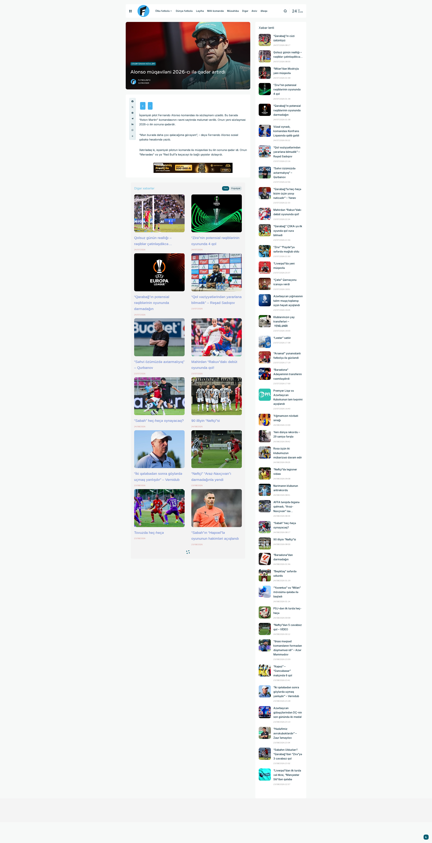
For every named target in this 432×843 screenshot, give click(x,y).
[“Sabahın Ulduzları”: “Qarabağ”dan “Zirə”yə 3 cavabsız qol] (265, 754)
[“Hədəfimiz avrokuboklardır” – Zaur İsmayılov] (265, 733)
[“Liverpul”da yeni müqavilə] (265, 267)
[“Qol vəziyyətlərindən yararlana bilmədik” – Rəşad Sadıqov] (216, 272)
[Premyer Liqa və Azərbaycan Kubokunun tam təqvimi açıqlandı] (265, 395)
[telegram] (132, 119)
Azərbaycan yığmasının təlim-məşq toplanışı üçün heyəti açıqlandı (288, 301)
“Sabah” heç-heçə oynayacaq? (159, 421)
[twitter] (132, 107)
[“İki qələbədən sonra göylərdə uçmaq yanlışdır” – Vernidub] (159, 449)
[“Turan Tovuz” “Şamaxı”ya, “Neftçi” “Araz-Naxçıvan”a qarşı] (216, 567)
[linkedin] (132, 124)
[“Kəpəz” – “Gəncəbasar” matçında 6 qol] (265, 670)
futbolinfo (144, 80)
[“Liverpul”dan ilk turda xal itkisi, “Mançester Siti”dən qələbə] (265, 774)
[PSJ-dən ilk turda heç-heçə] (265, 612)
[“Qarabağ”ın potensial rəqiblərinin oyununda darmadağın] (159, 272)
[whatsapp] (132, 130)
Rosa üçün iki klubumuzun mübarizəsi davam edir (287, 453)
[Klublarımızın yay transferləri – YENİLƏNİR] (265, 321)
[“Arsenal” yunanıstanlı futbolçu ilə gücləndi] (265, 357)
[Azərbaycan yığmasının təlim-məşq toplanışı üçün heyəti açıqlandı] (265, 300)
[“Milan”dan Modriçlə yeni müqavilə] (265, 73)
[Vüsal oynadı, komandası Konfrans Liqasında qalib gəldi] (265, 131)
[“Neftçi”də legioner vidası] (265, 473)
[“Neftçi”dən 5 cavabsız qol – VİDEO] (265, 629)
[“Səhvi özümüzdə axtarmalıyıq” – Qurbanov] (159, 337)
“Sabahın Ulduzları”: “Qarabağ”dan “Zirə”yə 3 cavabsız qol (287, 754)
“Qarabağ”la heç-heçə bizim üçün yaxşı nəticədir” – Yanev (287, 194)
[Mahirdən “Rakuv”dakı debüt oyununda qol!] (216, 337)
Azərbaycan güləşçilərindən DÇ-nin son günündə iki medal (287, 713)
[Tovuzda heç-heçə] (159, 508)
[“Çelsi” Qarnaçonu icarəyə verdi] (265, 284)
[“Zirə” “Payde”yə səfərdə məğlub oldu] (265, 251)
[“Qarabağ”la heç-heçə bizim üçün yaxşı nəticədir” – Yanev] (265, 193)
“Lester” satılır (282, 338)
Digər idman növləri (143, 64)
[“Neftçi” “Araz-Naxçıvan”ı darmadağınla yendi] (216, 449)
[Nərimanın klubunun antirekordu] (265, 490)
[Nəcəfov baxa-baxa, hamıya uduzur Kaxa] (159, 638)
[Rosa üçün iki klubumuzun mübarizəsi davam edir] (265, 452)
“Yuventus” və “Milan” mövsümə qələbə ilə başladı (287, 592)
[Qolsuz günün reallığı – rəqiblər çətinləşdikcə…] (159, 213)
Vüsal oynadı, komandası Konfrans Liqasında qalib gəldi (286, 131)
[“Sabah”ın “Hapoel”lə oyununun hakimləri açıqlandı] (216, 508)
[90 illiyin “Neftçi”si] (216, 396)
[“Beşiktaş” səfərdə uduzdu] (265, 575)
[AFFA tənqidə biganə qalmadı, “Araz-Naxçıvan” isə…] (265, 506)
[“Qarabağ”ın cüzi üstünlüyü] (265, 40)
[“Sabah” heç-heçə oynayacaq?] (159, 396)
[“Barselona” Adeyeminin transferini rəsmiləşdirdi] (265, 374)
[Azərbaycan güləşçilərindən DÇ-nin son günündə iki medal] (265, 712)
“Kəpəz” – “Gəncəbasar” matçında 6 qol (282, 671)
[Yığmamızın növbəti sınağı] (265, 420)
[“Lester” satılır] (265, 342)
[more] (132, 136)
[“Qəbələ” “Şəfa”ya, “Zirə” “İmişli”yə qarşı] (216, 697)
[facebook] (132, 101)
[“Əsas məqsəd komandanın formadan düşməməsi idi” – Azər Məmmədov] (265, 645)
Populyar (235, 188)
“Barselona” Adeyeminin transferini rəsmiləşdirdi (287, 374)
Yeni (225, 188)
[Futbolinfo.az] (143, 11)
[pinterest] (132, 113)
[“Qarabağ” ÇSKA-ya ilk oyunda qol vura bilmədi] (265, 230)
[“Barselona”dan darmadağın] (265, 559)
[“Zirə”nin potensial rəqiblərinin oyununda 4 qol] (216, 213)
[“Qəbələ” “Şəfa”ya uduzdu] (159, 697)
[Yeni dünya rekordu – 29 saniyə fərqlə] (265, 436)
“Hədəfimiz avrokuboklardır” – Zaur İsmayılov (285, 733)
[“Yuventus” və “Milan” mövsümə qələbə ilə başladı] (265, 592)
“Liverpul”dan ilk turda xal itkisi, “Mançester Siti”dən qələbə (287, 775)
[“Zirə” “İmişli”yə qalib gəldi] (216, 638)
